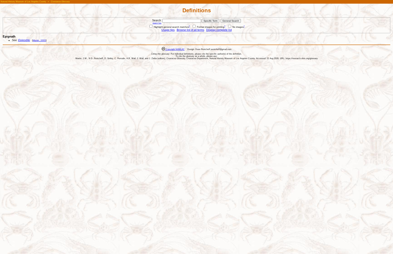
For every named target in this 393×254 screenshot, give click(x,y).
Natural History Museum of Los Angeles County (23, 1)
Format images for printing (210, 27)
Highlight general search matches (171, 27)
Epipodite (24, 40)
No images (238, 27)
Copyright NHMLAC (175, 49)
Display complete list (219, 30)
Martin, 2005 (39, 40)
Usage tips (168, 30)
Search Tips (157, 23)
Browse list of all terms (190, 30)
